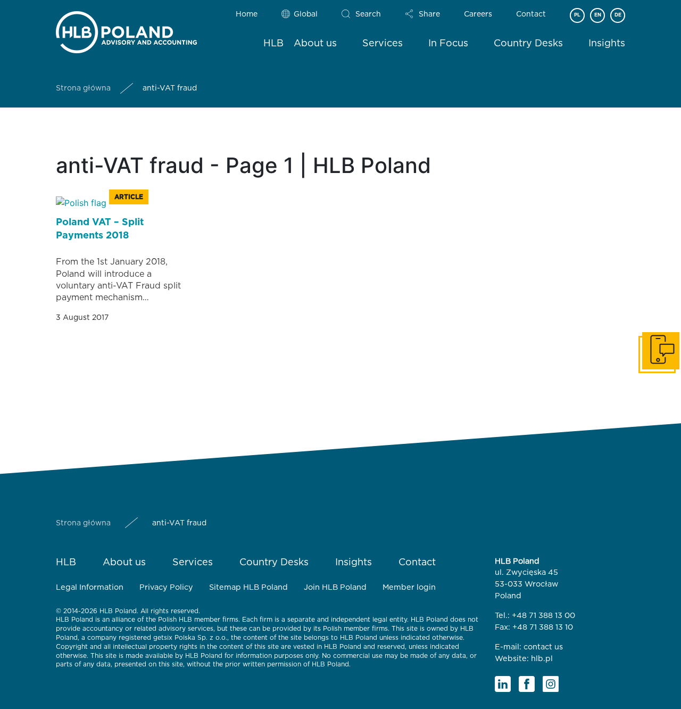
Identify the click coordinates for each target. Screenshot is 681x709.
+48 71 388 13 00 (543, 616)
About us (315, 43)
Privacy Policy (166, 587)
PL (577, 15)
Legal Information (89, 587)
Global (306, 14)
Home (247, 14)
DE (617, 15)
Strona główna (83, 88)
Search (368, 14)
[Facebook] (527, 684)
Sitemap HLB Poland (248, 587)
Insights (606, 43)
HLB (273, 43)
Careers (478, 14)
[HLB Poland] (126, 30)
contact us (543, 647)
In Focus (448, 43)
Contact (531, 14)
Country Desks (528, 43)
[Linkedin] (503, 684)
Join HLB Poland (335, 587)
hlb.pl (542, 659)
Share (429, 14)
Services (382, 43)
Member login (409, 587)
